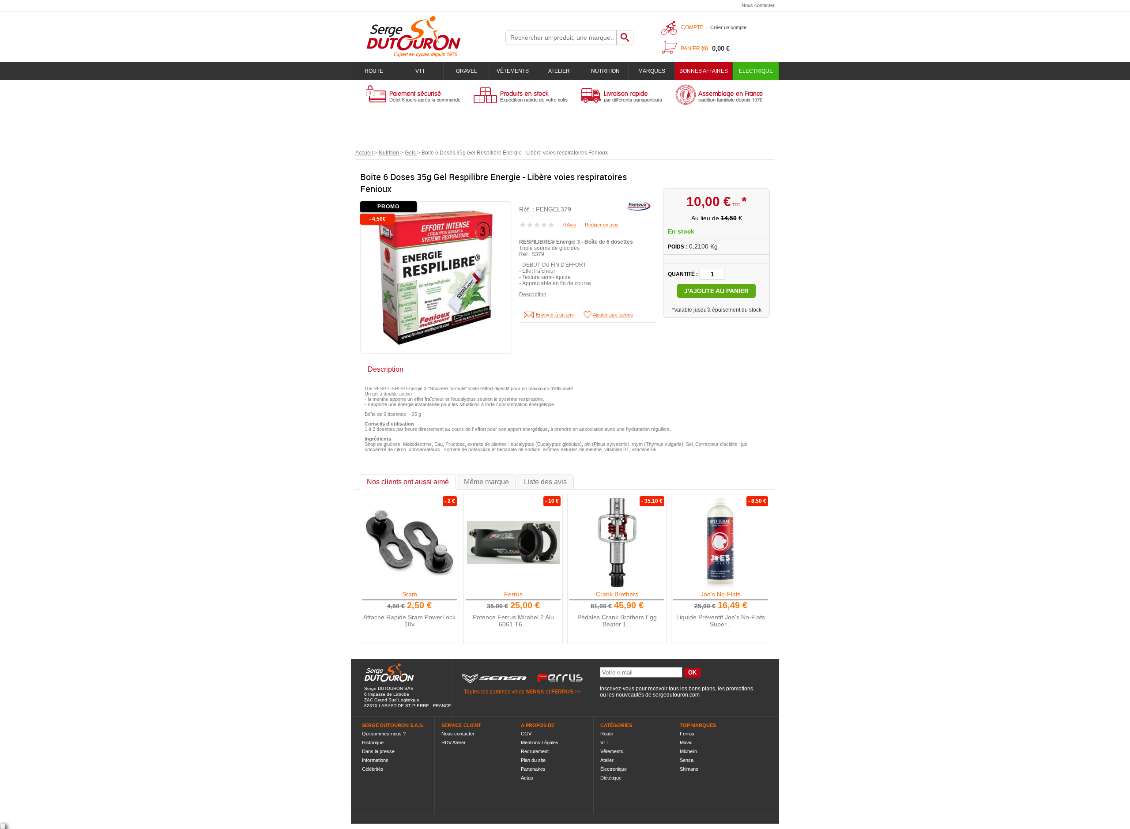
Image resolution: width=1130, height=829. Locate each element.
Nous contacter (758, 5)
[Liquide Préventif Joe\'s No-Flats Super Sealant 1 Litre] (720, 542)
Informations (375, 760)
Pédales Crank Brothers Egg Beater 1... (617, 621)
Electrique (756, 71)
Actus (527, 777)
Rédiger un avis (601, 224)
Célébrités (373, 769)
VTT (420, 71)
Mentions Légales (539, 742)
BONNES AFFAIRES (703, 71)
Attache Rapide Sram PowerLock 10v (409, 621)
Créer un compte (728, 27)
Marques (651, 71)
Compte (692, 27)
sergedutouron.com (676, 695)
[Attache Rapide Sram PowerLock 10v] (409, 542)
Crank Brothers (617, 594)
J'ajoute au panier (716, 290)
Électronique (613, 769)
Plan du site (533, 760)
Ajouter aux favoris (613, 314)
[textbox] (561, 37)
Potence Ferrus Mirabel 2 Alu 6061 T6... (513, 621)
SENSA (535, 692)
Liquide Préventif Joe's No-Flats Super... (720, 621)
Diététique (611, 777)
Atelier (559, 71)
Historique (373, 742)
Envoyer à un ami (554, 314)
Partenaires (533, 769)
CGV (526, 733)
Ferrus (513, 594)
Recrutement (535, 751)
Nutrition (605, 71)
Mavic (686, 742)
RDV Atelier (453, 742)
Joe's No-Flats (721, 594)
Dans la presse (378, 751)
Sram (409, 594)
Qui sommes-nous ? (384, 733)
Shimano (689, 769)
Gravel (466, 71)
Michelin (688, 751)
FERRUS (562, 692)
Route (374, 71)
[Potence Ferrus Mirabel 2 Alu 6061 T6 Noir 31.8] (513, 542)
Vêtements (513, 71)
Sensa (686, 760)
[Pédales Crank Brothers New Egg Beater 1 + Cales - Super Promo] (617, 542)
